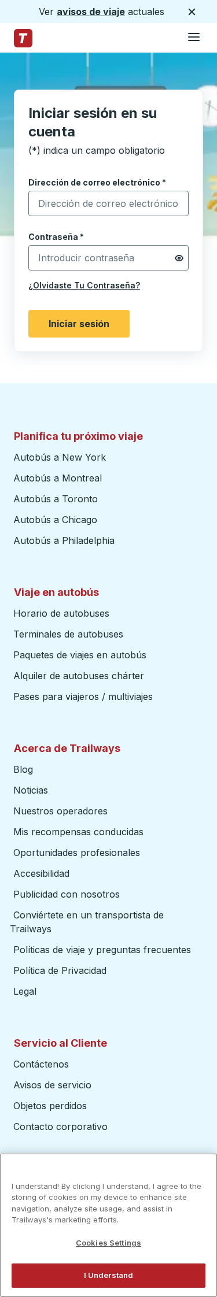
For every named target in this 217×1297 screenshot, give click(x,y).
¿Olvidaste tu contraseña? (84, 285)
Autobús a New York (59, 457)
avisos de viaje (91, 11)
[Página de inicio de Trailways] (23, 38)
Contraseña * (56, 237)
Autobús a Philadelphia (64, 540)
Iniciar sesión (79, 323)
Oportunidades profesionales (76, 852)
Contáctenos (41, 1064)
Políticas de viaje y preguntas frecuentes (102, 949)
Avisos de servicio (52, 1085)
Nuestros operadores (60, 811)
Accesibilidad (41, 873)
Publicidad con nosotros (66, 894)
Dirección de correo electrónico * (97, 182)
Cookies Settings (108, 1242)
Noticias (30, 790)
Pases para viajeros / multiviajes (83, 696)
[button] (179, 258)
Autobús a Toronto (55, 499)
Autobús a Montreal (57, 478)
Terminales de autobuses (68, 634)
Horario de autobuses (61, 613)
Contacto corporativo (60, 1126)
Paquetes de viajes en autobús (79, 655)
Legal (24, 991)
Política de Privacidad (59, 970)
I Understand (109, 1275)
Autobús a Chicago (55, 519)
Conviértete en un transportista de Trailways (87, 922)
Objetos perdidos (50, 1105)
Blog (23, 769)
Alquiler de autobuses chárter (78, 675)
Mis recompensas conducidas (78, 832)
